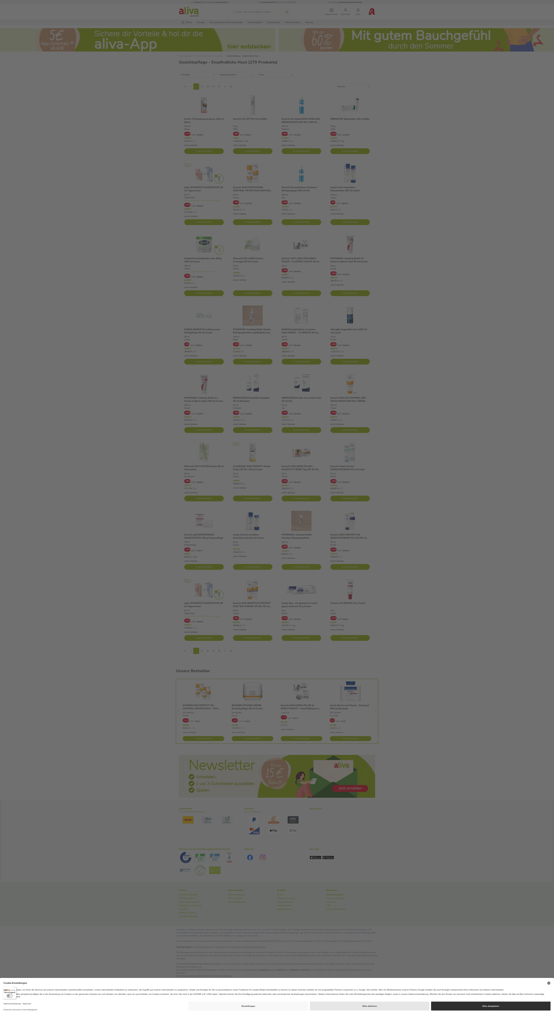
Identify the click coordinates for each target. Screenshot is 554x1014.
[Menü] (14, 988)
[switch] (10, 996)
